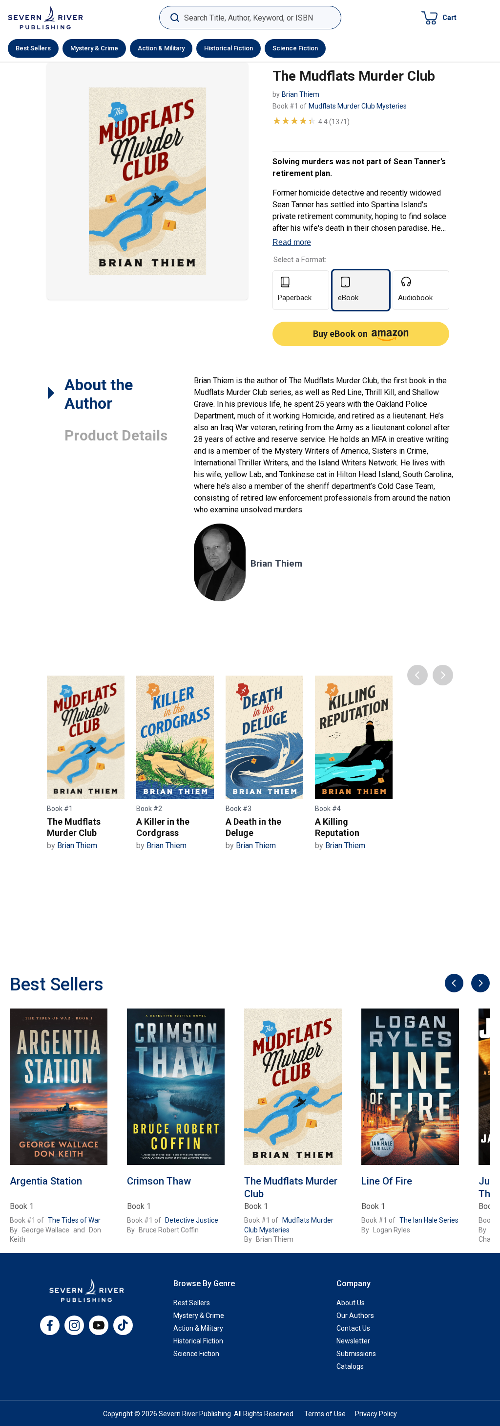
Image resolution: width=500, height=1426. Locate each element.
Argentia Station (46, 1181)
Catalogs (350, 1366)
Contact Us (353, 1328)
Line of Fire (386, 1181)
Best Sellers (33, 48)
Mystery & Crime (94, 48)
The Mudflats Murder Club (290, 1187)
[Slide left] (453, 984)
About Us (350, 1303)
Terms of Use (325, 1414)
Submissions (356, 1354)
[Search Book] (174, 18)
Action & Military (161, 48)
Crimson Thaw (159, 1181)
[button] (439, 17)
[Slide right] (479, 984)
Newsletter (353, 1341)
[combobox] (250, 18)
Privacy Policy (376, 1414)
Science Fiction (295, 48)
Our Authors (355, 1315)
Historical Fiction (228, 48)
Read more (291, 242)
